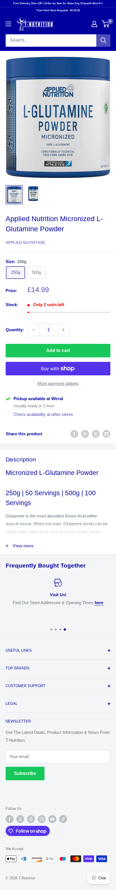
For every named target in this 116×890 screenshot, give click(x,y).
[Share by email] (106, 434)
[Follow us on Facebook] (10, 819)
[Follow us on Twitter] (20, 819)
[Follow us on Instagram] (42, 819)
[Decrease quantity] (33, 330)
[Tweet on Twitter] (96, 434)
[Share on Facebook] (74, 434)
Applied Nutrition (25, 242)
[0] (105, 24)
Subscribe (25, 773)
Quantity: (15, 329)
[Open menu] (8, 24)
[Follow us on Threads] (31, 819)
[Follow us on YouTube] (52, 819)
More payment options (58, 383)
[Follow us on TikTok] (63, 819)
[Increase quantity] (63, 330)
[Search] (103, 40)
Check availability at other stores (43, 414)
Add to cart (58, 350)
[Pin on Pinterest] (85, 434)
